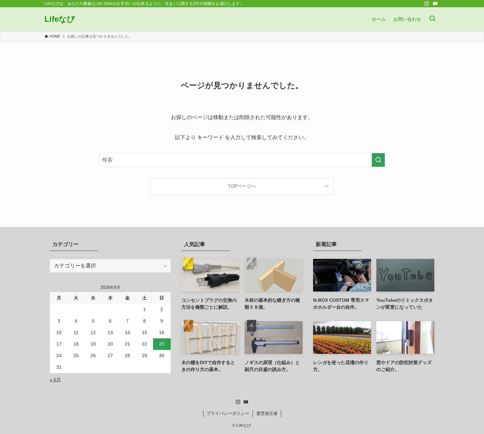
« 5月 (55, 379)
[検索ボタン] (432, 19)
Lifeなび (59, 19)
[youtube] (435, 3)
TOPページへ (242, 186)
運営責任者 (267, 413)
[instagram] (426, 3)
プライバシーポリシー (227, 413)
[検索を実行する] (378, 160)
